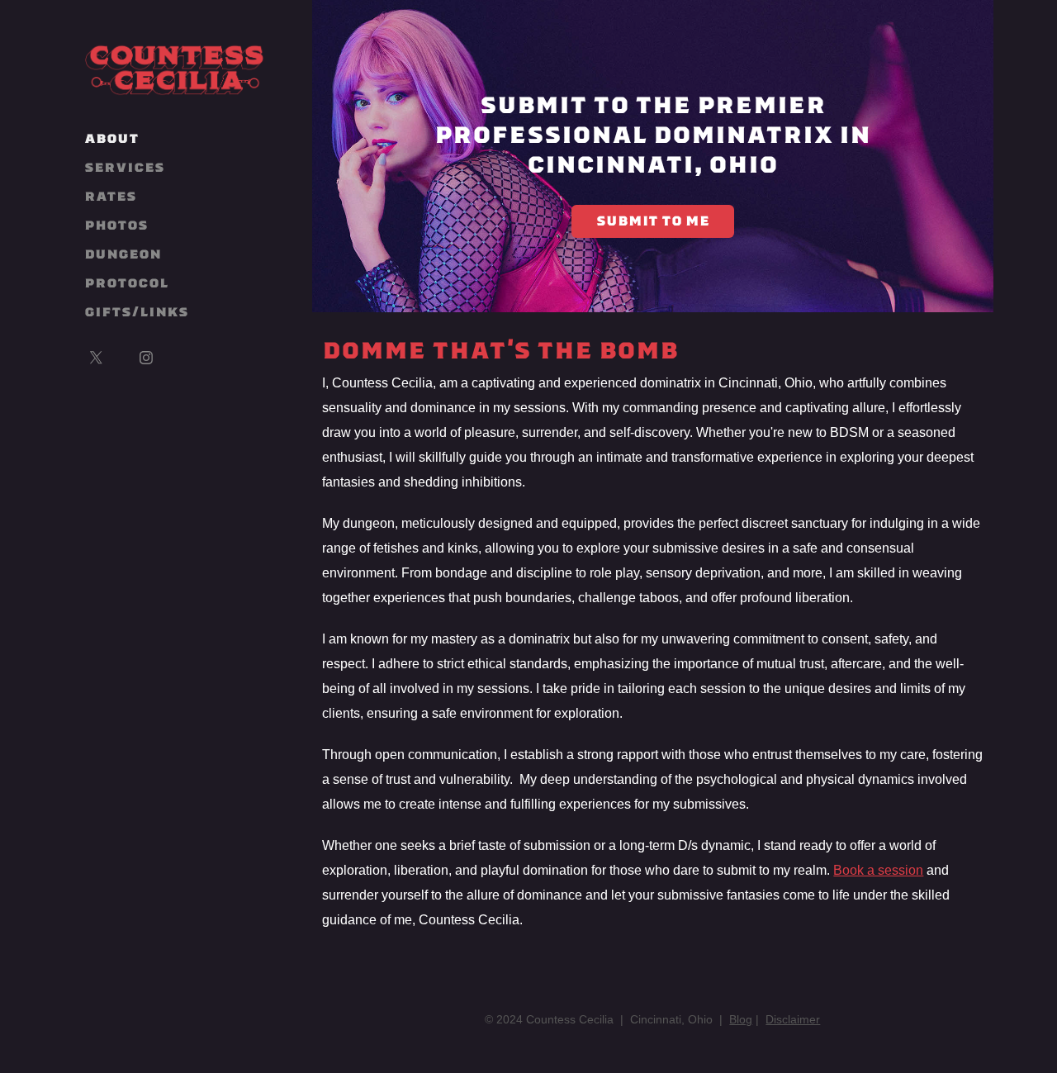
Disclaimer (792, 1019)
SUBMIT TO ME (652, 221)
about (111, 138)
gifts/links (136, 311)
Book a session (878, 870)
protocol (126, 283)
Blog (740, 1019)
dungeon (122, 254)
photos (116, 225)
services (124, 167)
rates (110, 196)
